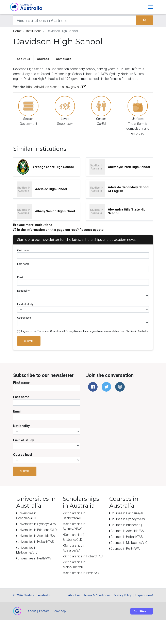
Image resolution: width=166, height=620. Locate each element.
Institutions (34, 31)
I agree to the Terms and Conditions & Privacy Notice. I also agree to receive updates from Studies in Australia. (85, 331)
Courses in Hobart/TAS (127, 537)
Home (17, 31)
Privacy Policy (123, 595)
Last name (23, 264)
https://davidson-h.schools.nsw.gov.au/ (54, 87)
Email (20, 277)
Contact (44, 611)
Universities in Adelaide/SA (36, 536)
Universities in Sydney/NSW (36, 524)
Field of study (25, 304)
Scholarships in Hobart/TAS (83, 556)
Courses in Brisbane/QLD (128, 525)
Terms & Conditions (97, 595)
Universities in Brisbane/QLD (37, 530)
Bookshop (59, 611)
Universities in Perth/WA (34, 558)
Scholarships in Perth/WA (82, 573)
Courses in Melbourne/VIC (129, 543)
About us (23, 59)
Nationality (23, 290)
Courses (43, 59)
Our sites (140, 611)
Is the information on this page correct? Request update (59, 230)
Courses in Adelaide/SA (127, 531)
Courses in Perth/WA (125, 548)
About (32, 611)
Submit (29, 341)
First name (23, 250)
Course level (24, 317)
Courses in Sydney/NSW (128, 519)
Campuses (63, 59)
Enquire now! (144, 595)
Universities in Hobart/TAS (35, 542)
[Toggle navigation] (150, 7)
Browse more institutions (32, 225)
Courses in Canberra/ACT (128, 513)
